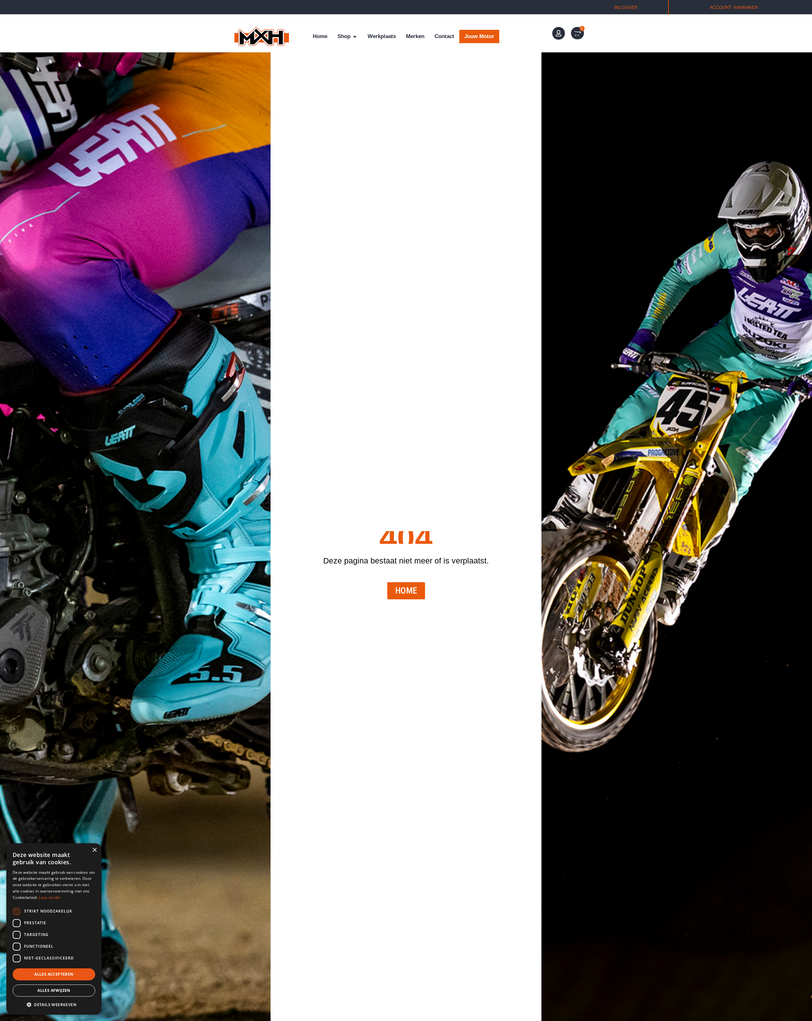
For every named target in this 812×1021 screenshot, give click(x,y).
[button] (54, 1004)
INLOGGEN (626, 7)
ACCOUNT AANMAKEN (734, 7)
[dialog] (54, 929)
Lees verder (50, 897)
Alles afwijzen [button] (53, 990)
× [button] (94, 850)
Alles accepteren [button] (53, 974)
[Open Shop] (354, 36)
